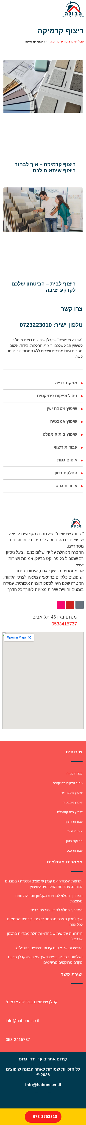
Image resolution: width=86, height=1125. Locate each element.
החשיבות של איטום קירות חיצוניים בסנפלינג (49, 948)
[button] (30, 9)
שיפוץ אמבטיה (63, 421)
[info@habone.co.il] (6, 1012)
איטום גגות (67, 460)
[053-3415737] (6, 1031)
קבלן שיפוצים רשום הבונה (66, 41)
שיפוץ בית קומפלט (60, 434)
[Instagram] (61, 605)
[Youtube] (70, 605)
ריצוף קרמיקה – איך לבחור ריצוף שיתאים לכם (45, 167)
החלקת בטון (66, 473)
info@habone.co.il (22, 1020)
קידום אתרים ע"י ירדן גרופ (43, 1059)
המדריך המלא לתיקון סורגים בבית (57, 910)
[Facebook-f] (49, 1098)
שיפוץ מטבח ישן (62, 408)
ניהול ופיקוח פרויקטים (57, 395)
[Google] (36, 1098)
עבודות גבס (66, 485)
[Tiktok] (79, 605)
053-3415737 (18, 1039)
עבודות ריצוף (65, 447)
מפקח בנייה (66, 383)
